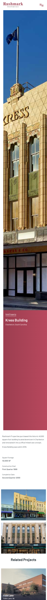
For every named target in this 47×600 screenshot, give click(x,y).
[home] (13, 5)
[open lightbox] (14, 503)
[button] (41, 5)
